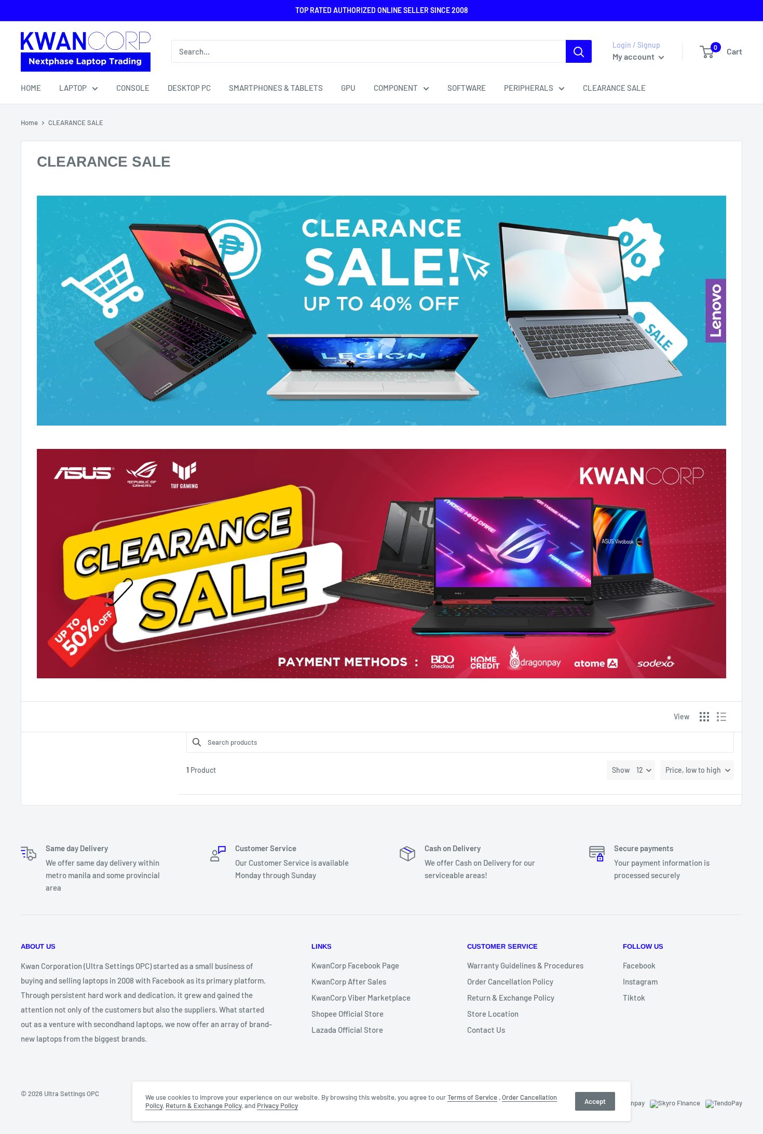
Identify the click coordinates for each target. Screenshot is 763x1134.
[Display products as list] (721, 716)
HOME (31, 87)
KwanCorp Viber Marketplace (361, 997)
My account (634, 57)
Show (621, 770)
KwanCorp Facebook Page (355, 965)
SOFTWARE (466, 87)
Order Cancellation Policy (510, 981)
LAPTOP (73, 87)
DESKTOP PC (189, 87)
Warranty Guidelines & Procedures (525, 965)
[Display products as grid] (704, 716)
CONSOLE (132, 87)
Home (29, 122)
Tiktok (634, 997)
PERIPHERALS (528, 87)
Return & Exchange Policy (510, 997)
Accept (595, 1101)
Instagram (640, 981)
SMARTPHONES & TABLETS (276, 87)
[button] (697, 770)
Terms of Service (472, 1097)
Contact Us (486, 1029)
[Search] (579, 51)
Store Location (493, 1013)
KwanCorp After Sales (348, 981)
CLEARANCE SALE (614, 87)
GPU (348, 87)
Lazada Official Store (347, 1029)
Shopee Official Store (347, 1013)
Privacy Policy (277, 1105)
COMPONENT (396, 87)
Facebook (639, 965)
